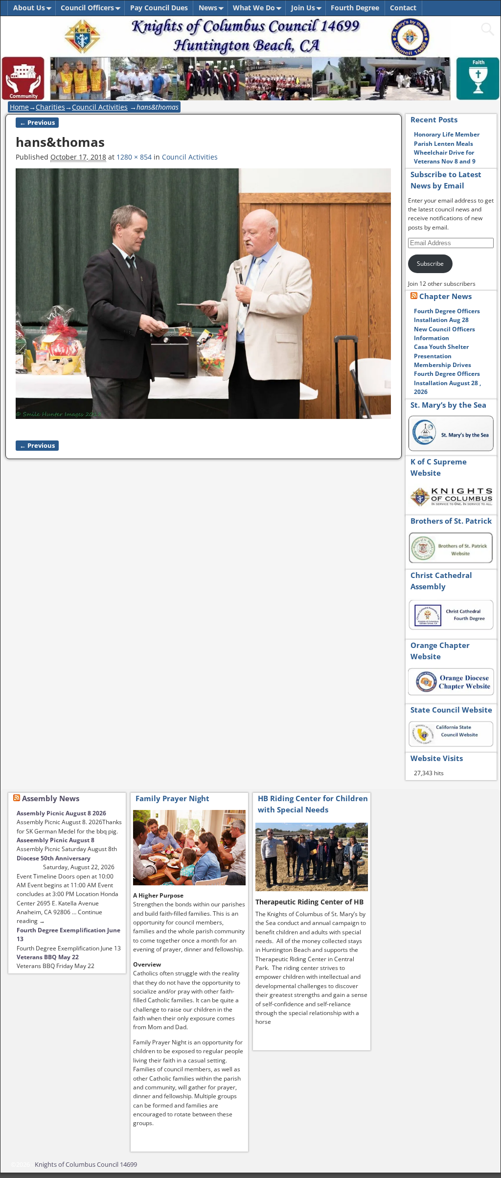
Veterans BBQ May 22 (48, 957)
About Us (29, 7)
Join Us (303, 7)
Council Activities (100, 107)
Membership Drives (442, 365)
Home (19, 107)
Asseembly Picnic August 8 (55, 840)
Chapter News (445, 296)
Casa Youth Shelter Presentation (441, 351)
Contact (403, 7)
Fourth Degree (355, 7)
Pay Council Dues (159, 7)
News (208, 7)
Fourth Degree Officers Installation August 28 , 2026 (447, 383)
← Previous (37, 122)
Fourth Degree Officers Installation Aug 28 (447, 315)
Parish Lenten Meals (443, 143)
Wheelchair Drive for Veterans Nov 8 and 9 (445, 156)
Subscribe (430, 263)
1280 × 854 (134, 157)
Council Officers (87, 7)
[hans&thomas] (203, 298)
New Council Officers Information (444, 333)
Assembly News (50, 798)
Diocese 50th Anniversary (54, 858)
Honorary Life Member (446, 134)
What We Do (254, 7)
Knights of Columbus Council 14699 (86, 1164)
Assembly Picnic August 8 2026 (61, 813)
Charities (50, 107)
